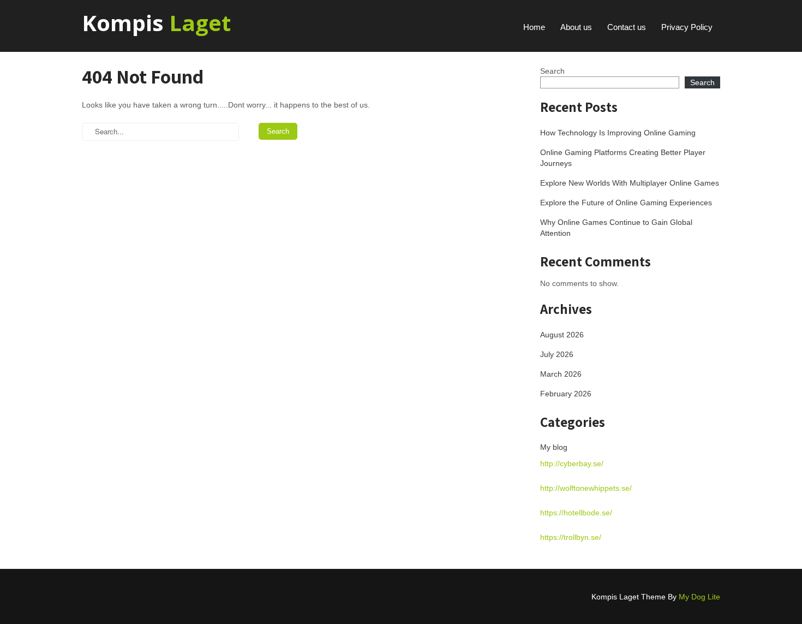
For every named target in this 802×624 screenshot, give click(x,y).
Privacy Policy (687, 27)
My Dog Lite (699, 596)
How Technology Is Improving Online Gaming (618, 132)
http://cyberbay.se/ (571, 463)
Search (552, 71)
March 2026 (561, 374)
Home (534, 27)
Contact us (626, 27)
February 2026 (565, 393)
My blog (553, 447)
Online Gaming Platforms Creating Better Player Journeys (622, 158)
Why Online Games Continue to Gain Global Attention (616, 227)
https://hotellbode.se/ (576, 512)
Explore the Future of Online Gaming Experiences (626, 202)
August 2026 (562, 334)
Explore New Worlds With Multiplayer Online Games (629, 183)
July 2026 (556, 354)
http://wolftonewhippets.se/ (586, 488)
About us (576, 27)
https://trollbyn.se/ (570, 537)
